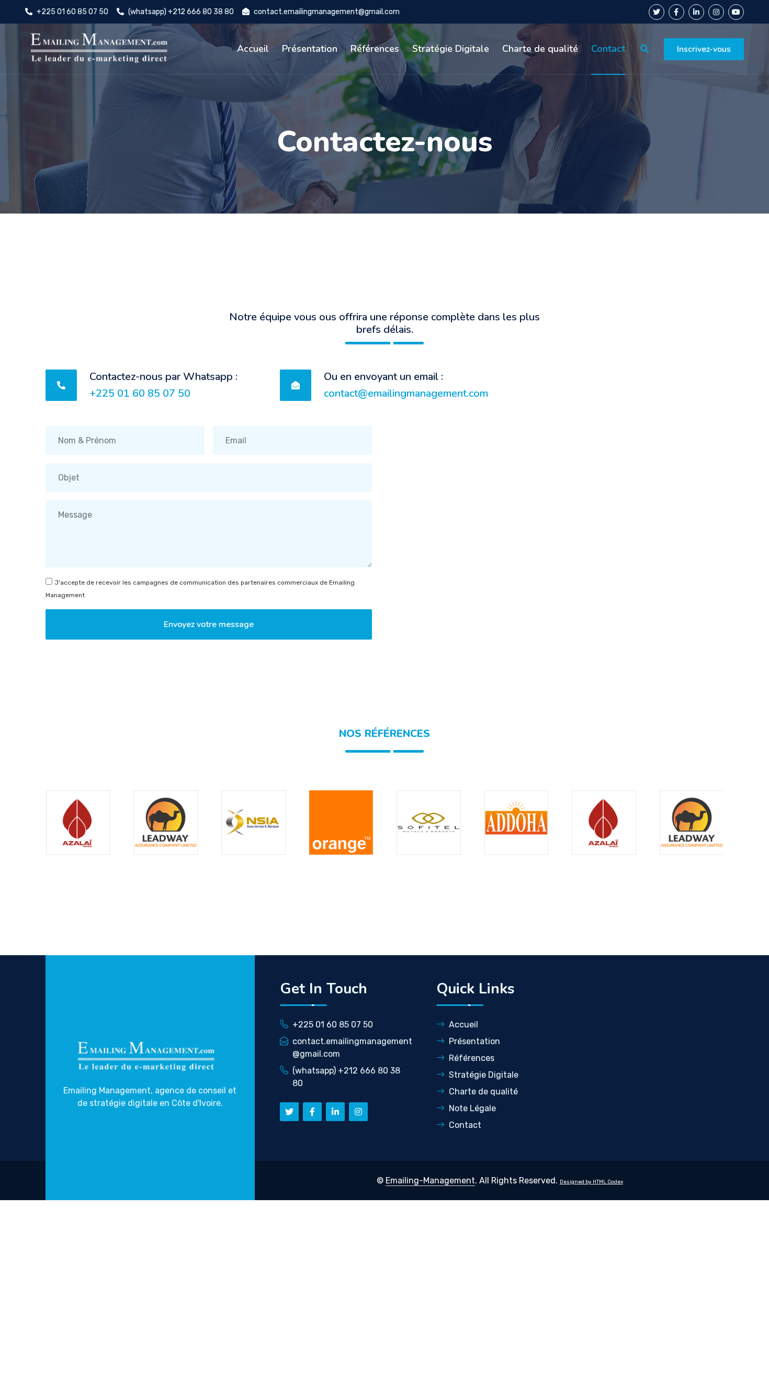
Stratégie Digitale (450, 48)
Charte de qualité (540, 48)
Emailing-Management (430, 1180)
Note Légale (472, 1108)
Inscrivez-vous (704, 49)
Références (374, 48)
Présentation (309, 48)
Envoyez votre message (209, 624)
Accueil (253, 48)
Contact (608, 48)
